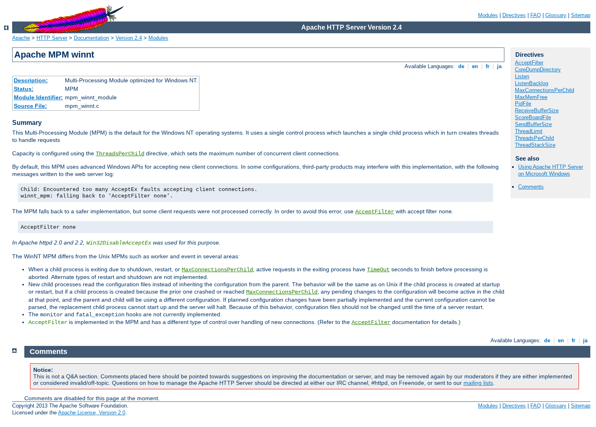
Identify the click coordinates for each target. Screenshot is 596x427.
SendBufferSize (533, 124)
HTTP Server (51, 38)
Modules (488, 15)
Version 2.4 (129, 38)
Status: (24, 89)
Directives (514, 15)
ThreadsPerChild (120, 153)
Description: (31, 80)
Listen (522, 76)
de (461, 66)
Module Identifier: (38, 97)
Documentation (91, 38)
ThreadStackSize (535, 145)
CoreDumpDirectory (538, 70)
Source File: (30, 106)
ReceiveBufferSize (537, 110)
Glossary (555, 15)
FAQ (535, 15)
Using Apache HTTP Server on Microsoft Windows (550, 170)
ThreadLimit (528, 131)
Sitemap (580, 15)
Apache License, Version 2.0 (91, 413)
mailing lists (478, 383)
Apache (21, 38)
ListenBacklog (531, 83)
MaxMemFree (531, 97)
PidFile (523, 104)
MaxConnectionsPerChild (217, 269)
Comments (531, 187)
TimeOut (378, 269)
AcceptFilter (374, 211)
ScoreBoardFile (533, 117)
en (475, 66)
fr (487, 66)
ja (499, 66)
